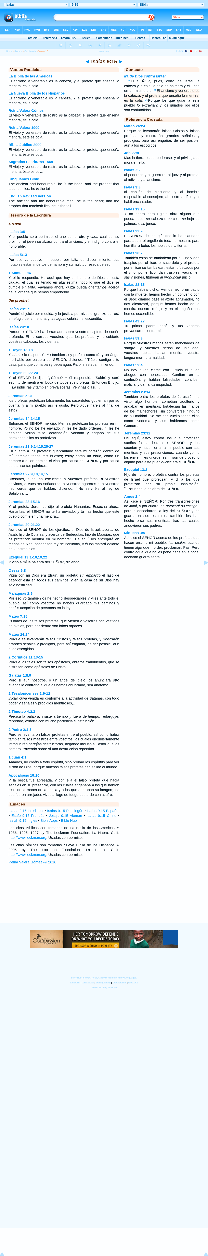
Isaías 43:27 (134, 321)
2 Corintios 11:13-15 (26, 657)
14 (129, 80)
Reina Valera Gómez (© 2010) (33, 862)
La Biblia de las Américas (30, 76)
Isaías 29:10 (19, 327)
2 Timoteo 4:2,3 (22, 712)
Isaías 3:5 (17, 232)
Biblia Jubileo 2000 (25, 145)
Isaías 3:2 (132, 170)
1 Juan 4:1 (17, 757)
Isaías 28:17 (19, 309)
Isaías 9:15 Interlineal (26, 811)
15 (155, 90)
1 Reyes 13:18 (21, 350)
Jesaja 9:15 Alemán (65, 816)
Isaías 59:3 (133, 338)
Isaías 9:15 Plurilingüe (65, 811)
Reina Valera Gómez (26, 111)
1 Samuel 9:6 (20, 273)
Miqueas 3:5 (134, 533)
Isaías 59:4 (133, 365)
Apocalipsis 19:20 (24, 775)
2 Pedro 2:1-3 (20, 730)
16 (146, 100)
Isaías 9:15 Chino (101, 816)
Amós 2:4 (132, 496)
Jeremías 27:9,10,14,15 (28, 474)
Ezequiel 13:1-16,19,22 (28, 557)
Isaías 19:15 (134, 209)
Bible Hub (69, 820)
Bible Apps (49, 820)
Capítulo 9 (30, 51)
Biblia (9, 51)
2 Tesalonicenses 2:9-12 (29, 693)
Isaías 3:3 (132, 187)
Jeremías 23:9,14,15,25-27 (31, 446)
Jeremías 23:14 (137, 392)
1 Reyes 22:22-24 (23, 373)
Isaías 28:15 (134, 285)
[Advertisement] (104, 897)
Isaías (18, 51)
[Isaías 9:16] (203, 572)
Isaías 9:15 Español (103, 811)
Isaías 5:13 (18, 255)
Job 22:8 (131, 153)
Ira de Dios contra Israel (145, 76)
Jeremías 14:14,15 (24, 419)
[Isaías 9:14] (5, 572)
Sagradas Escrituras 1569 (31, 162)
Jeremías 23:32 (137, 433)
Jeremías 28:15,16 (24, 502)
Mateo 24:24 (19, 634)
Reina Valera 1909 (24, 128)
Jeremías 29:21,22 (24, 525)
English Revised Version (30, 196)
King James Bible (24, 179)
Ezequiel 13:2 (135, 470)
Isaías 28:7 (133, 253)
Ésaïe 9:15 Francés (27, 816)
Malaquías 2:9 (20, 593)
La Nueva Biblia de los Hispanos (37, 93)
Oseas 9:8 (17, 570)
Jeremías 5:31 (21, 396)
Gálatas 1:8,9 (20, 675)
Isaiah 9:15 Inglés (23, 820)
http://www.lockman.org (27, 838)
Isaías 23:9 (133, 231)
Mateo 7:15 (18, 616)
